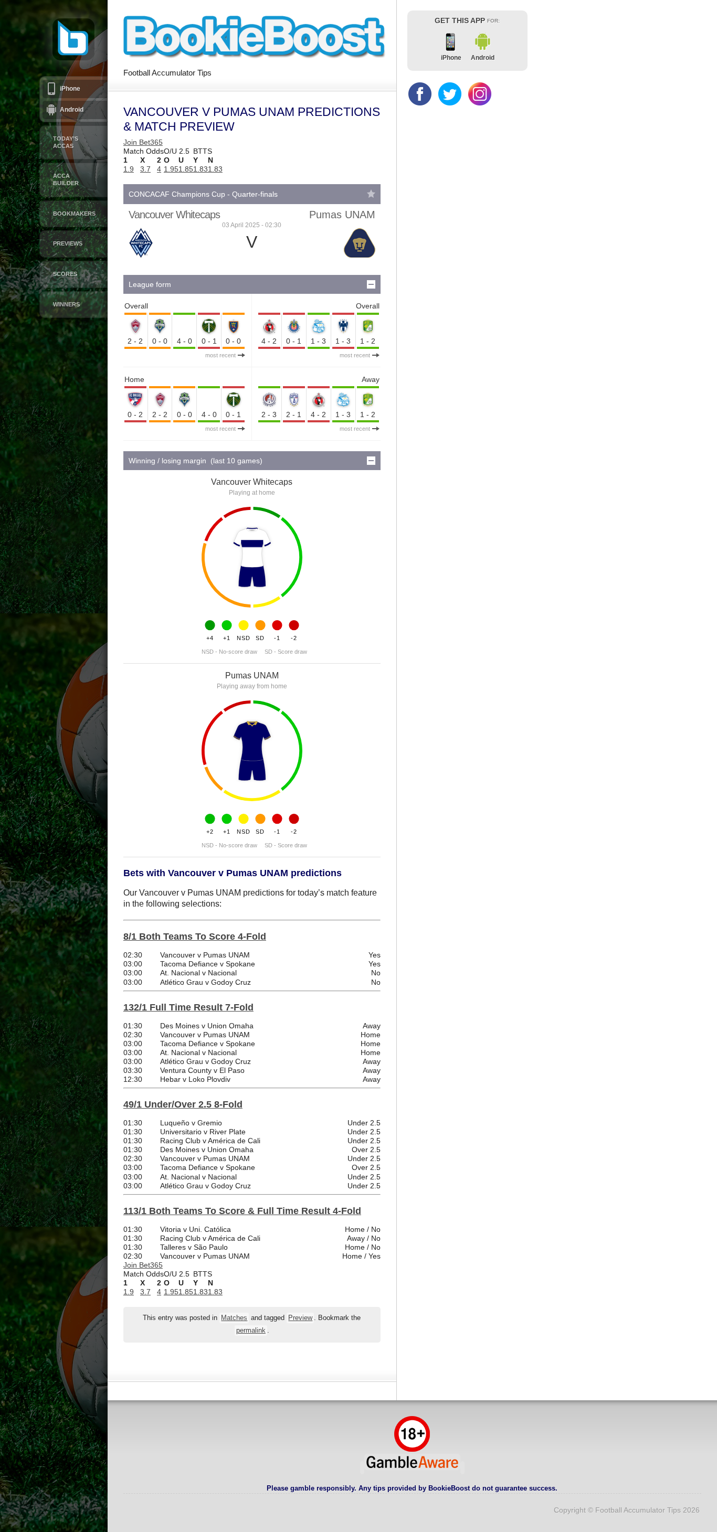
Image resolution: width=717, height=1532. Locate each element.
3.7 (145, 169)
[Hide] (371, 284)
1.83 (200, 169)
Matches (234, 1318)
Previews (67, 243)
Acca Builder (66, 179)
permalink (251, 1330)
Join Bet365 (143, 142)
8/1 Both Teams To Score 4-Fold (194, 936)
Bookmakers (74, 213)
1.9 (128, 169)
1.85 (185, 169)
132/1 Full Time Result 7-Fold (188, 1007)
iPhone (70, 88)
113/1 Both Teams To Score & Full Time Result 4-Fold (242, 1211)
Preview (300, 1318)
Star (371, 193)
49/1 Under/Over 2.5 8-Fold (182, 1104)
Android (71, 109)
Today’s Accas (65, 142)
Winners (66, 304)
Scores (65, 274)
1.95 (171, 169)
